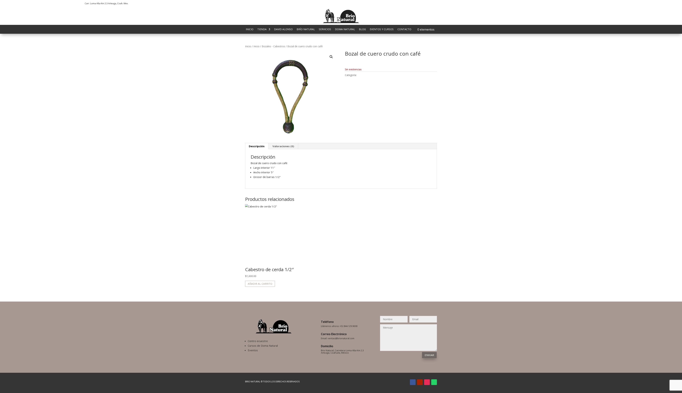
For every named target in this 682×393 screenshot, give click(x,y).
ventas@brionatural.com (341, 338)
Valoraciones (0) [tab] (283, 146)
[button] (331, 57)
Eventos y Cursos (382, 29)
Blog (362, 29)
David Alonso (283, 29)
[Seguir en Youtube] (560, 3)
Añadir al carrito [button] (260, 283)
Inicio (249, 29)
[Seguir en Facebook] (546, 3)
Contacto (404, 29)
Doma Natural (345, 29)
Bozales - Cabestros (273, 46)
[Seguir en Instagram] (553, 3)
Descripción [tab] (256, 146)
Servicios (325, 29)
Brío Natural (306, 29)
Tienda (262, 29)
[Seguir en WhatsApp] (567, 3)
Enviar (429, 355)
